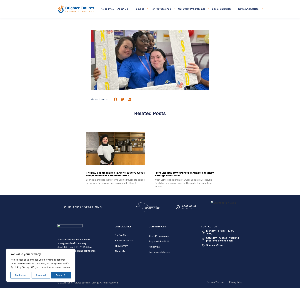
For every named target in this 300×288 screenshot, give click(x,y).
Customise (20, 275)
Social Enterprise (222, 8)
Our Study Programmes (191, 8)
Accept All (61, 275)
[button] (115, 99)
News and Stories (248, 8)
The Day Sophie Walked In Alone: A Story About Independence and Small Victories (115, 174)
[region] (40, 265)
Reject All (41, 275)
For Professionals (161, 8)
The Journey (106, 8)
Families (139, 8)
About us (123, 8)
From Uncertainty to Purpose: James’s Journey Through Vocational (184, 174)
